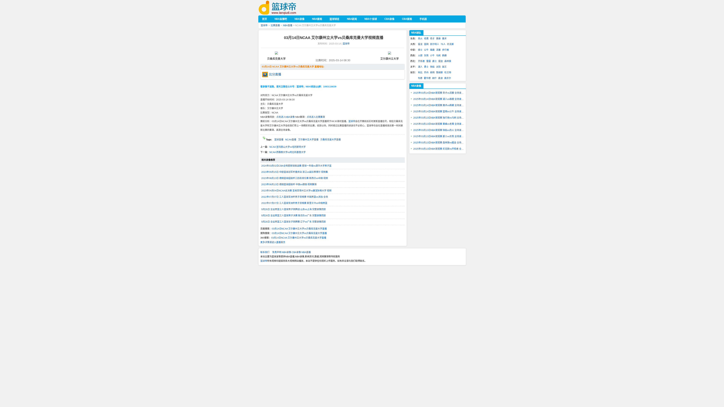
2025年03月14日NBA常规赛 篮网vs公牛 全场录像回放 (440, 111)
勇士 (426, 67)
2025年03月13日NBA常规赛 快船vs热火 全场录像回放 (440, 130)
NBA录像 (416, 85)
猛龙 (420, 44)
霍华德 (427, 78)
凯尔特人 (434, 44)
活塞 (438, 50)
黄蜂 (438, 38)
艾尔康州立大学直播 (308, 139)
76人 (443, 44)
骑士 (420, 50)
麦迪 (440, 78)
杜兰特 (447, 72)
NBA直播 (287, 25)
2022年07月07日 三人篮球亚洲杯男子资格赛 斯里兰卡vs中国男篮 (294, 203)
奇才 (432, 38)
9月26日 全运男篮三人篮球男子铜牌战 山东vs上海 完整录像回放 (293, 209)
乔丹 (426, 72)
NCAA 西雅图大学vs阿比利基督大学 (287, 152)
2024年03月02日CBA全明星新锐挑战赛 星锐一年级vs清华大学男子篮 (296, 165)
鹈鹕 (444, 55)
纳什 (434, 78)
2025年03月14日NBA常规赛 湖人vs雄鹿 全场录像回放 (440, 99)
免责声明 (276, 252)
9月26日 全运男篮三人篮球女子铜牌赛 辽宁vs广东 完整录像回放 (293, 221)
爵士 (434, 61)
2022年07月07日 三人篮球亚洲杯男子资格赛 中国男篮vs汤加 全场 (294, 197)
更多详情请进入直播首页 (272, 242)
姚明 (432, 72)
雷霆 (428, 61)
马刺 (438, 55)
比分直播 (275, 74)
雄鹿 (432, 50)
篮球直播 (278, 139)
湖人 (420, 67)
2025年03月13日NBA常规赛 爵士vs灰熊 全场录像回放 (440, 136)
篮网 (426, 44)
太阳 (438, 67)
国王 (444, 67)
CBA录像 (296, 252)
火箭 (420, 55)
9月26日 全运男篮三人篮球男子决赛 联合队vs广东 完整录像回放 (293, 215)
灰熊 (426, 55)
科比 (420, 72)
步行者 (445, 50)
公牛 (426, 50)
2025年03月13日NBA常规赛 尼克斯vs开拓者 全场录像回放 (443, 149)
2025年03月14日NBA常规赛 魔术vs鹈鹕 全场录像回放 (440, 105)
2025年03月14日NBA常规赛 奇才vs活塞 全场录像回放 (440, 93)
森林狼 (447, 61)
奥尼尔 (447, 78)
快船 (432, 67)
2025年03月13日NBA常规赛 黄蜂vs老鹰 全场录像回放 (440, 124)
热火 (420, 38)
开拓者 (421, 61)
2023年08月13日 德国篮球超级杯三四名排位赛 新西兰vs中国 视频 (294, 178)
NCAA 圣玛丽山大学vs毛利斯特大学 (287, 147)
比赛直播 (275, 25)
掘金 (440, 61)
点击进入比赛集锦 (316, 117)
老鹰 (426, 38)
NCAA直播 (290, 139)
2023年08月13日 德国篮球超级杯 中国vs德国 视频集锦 (289, 184)
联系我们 (264, 252)
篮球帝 (283, 7)
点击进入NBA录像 (285, 117)
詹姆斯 (439, 72)
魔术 (444, 38)
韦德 (420, 78)
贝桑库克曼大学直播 (330, 139)
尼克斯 (450, 44)
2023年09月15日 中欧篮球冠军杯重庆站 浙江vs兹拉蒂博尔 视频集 (294, 172)
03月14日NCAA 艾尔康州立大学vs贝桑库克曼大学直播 (299, 228)
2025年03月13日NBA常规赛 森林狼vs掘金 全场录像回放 (441, 142)
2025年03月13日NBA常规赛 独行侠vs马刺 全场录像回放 (441, 117)
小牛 (432, 55)
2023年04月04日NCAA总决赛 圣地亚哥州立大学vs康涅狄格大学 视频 (296, 190)
